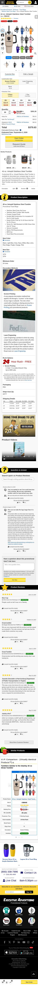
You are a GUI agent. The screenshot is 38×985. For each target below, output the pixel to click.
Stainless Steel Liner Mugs (9, 11)
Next (2, 53)
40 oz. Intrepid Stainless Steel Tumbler (24, 799)
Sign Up (29, 892)
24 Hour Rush (30, 6)
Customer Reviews (13, 933)
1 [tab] (16, 70)
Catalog (6, 6)
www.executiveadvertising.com (19, 965)
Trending (10, 21)
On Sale (15, 21)
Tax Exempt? (10, 119)
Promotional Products (6, 9)
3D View (18, 6)
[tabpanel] (7, 64)
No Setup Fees (25, 933)
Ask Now (14, 580)
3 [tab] (22, 70)
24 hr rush (4, 21)
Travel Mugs (22, 9)
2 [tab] (19, 70)
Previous (2, 26)
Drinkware (15, 9)
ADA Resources (22, 935)
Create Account (15, 931)
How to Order (27, 931)
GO (30, 2)
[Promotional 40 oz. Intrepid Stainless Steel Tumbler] (24, 785)
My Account (5, 931)
